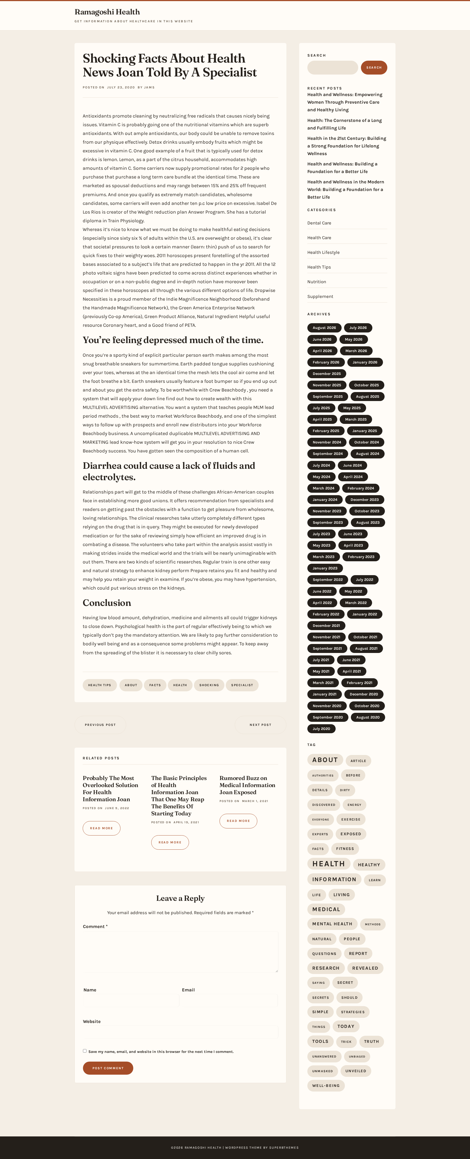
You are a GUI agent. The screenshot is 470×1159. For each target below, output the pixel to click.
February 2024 (361, 488)
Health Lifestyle (323, 252)
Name (90, 989)
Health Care (319, 237)
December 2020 (364, 694)
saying (318, 983)
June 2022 (322, 591)
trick (346, 1042)
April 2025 (322, 419)
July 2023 (321, 534)
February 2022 (326, 614)
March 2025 (356, 419)
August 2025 (367, 396)
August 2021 (366, 648)
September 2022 (328, 579)
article (358, 761)
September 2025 (328, 396)
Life (316, 895)
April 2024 (353, 476)
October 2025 (366, 385)
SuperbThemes (284, 1147)
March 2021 (323, 682)
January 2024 (325, 499)
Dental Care (319, 223)
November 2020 (327, 706)
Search (316, 55)
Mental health (332, 923)
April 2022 (322, 602)
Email (188, 989)
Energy (354, 805)
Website (92, 1021)
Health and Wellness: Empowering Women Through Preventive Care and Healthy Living (344, 102)
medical (326, 909)
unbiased (357, 1056)
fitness (345, 848)
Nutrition (316, 281)
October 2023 (367, 511)
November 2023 (327, 511)
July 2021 (321, 660)
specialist (242, 685)
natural (322, 939)
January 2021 (324, 694)
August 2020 (368, 717)
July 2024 (321, 465)
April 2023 (353, 545)
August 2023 (368, 522)
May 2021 (321, 671)
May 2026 (354, 339)
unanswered (324, 1056)
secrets (320, 997)
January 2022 (364, 614)
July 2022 (364, 579)
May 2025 (352, 408)
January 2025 (364, 431)
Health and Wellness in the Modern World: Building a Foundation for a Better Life (345, 189)
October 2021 (365, 637)
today (346, 1026)
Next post (260, 725)
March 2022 (356, 602)
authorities (323, 775)
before (353, 775)
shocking (209, 685)
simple (320, 1011)
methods (373, 924)
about (131, 685)
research (326, 968)
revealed (365, 968)
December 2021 (326, 625)
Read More (101, 828)
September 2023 (328, 522)
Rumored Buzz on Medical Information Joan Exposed (247, 785)
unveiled (355, 1071)
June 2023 (353, 534)
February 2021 (359, 682)
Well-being (326, 1085)
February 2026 (326, 362)
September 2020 (328, 717)
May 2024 (321, 476)
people (352, 938)
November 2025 (327, 385)
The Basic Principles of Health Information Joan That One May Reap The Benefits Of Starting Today (179, 795)
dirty (345, 790)
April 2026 (322, 351)
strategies (353, 1012)
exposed (351, 833)
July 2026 (358, 327)
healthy (369, 864)
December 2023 (365, 499)
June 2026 (322, 339)
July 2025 (321, 408)
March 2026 (356, 351)
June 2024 (352, 465)
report (358, 953)
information (334, 879)
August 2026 (324, 327)
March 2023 (324, 556)
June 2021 (351, 660)
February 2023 (361, 556)
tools (320, 1041)
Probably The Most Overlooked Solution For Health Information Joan (110, 788)
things (318, 1027)
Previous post (100, 725)
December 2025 (327, 373)
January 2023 (325, 568)
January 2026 (365, 362)
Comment (95, 926)
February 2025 (326, 431)
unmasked (322, 1071)
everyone (320, 819)
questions (324, 953)
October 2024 (366, 442)
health (180, 685)
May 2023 (321, 545)
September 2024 (328, 453)
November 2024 (327, 442)
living (341, 894)
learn (375, 880)
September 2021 (327, 648)
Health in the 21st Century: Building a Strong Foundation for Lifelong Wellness (346, 145)
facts (155, 685)
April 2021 (352, 671)
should (349, 997)
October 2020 (367, 706)
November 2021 (326, 637)
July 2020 (321, 728)
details (320, 790)
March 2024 (323, 488)
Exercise (351, 819)
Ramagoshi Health (107, 12)
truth (371, 1041)
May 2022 (353, 591)
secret (345, 982)
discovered (323, 805)
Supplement (320, 296)
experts (320, 834)
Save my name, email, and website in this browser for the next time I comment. (161, 1051)
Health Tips (100, 685)
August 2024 (367, 453)
